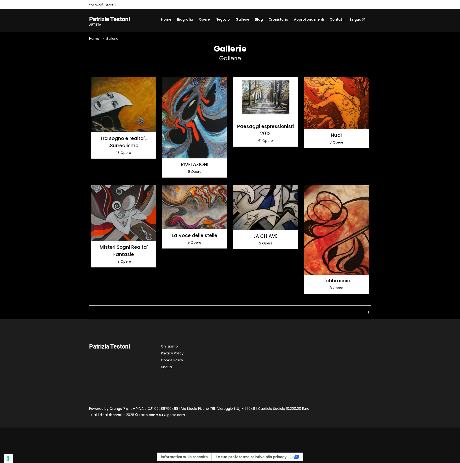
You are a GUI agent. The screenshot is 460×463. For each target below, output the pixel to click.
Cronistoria (278, 19)
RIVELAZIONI (194, 164)
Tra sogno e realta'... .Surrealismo (124, 142)
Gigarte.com (174, 414)
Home (166, 19)
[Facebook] (125, 4)
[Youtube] (132, 4)
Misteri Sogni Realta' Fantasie (124, 251)
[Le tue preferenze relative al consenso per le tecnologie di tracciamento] (8, 458)
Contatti (337, 19)
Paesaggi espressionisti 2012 (265, 130)
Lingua (356, 19)
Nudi (336, 135)
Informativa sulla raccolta (184, 456)
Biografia (185, 19)
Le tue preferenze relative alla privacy (251, 456)
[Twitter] (139, 4)
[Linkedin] (147, 4)
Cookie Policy (172, 360)
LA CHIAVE (265, 236)
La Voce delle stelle (194, 235)
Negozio (223, 19)
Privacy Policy (172, 353)
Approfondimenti (309, 19)
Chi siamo (169, 346)
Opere (204, 19)
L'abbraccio (336, 280)
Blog (259, 19)
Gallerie (242, 19)
